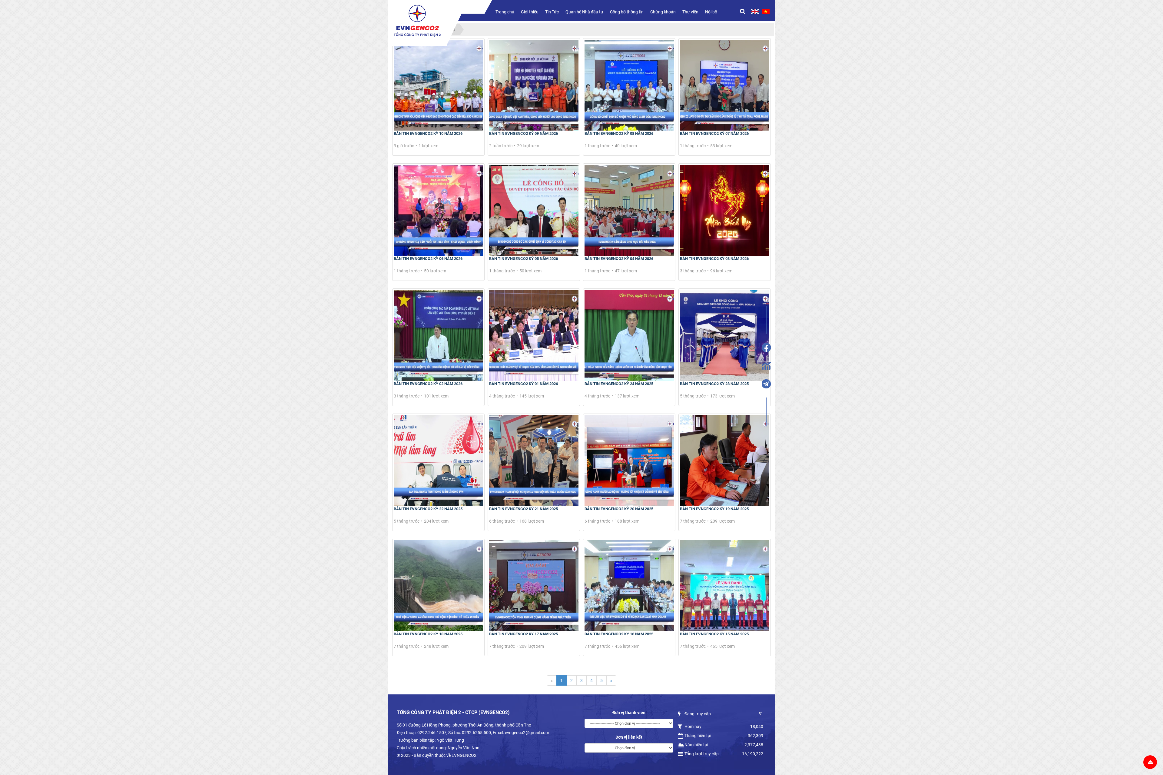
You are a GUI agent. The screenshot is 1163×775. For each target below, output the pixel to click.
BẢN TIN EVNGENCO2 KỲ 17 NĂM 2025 (523, 634)
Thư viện (690, 11)
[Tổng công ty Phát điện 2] (417, 21)
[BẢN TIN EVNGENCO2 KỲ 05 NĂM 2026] (533, 210)
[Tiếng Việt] (766, 11)
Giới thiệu (529, 11)
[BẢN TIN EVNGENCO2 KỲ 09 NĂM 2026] (533, 85)
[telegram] (766, 383)
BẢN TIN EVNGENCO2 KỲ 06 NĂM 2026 (428, 258)
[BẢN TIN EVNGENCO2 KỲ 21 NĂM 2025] (533, 460)
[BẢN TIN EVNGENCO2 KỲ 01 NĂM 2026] (533, 335)
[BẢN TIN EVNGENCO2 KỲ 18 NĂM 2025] (438, 585)
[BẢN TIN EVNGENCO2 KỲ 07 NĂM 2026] (724, 85)
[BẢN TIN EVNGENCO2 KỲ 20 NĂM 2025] (629, 460)
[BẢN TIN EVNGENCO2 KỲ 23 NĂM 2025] (724, 335)
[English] (755, 11)
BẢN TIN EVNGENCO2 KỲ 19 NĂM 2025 (714, 509)
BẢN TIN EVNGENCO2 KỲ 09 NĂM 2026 (523, 133)
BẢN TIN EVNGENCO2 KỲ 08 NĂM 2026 (619, 133)
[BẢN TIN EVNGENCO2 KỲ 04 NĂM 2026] (629, 210)
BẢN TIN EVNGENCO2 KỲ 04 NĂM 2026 (619, 258)
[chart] (766, 365)
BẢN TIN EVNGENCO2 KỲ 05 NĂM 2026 (523, 258)
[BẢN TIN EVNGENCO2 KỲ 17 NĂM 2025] (533, 585)
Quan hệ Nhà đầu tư (584, 11)
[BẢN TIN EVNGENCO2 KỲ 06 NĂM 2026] (438, 210)
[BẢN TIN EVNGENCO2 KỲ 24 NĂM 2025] (629, 335)
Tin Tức (552, 11)
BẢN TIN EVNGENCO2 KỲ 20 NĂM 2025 (619, 509)
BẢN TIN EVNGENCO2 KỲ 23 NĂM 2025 (714, 383)
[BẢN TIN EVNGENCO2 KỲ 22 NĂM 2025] (438, 460)
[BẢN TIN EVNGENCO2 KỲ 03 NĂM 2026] (724, 210)
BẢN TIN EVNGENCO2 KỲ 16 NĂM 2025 (619, 634)
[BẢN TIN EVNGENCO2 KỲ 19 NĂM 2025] (724, 460)
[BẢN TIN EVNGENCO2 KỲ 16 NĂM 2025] (629, 585)
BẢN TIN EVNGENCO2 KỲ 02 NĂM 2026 (428, 383)
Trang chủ (504, 11)
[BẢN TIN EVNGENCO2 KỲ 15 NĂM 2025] (724, 585)
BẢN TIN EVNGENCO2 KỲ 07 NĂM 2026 (714, 133)
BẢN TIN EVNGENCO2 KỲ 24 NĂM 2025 (619, 383)
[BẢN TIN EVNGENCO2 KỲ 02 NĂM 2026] (438, 335)
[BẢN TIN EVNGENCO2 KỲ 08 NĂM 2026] (629, 85)
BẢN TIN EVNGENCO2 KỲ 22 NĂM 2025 (428, 509)
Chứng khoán (663, 11)
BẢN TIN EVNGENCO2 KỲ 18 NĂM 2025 (428, 634)
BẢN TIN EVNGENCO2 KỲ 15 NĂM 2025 (714, 634)
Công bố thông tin (627, 11)
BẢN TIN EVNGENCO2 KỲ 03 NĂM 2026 (714, 258)
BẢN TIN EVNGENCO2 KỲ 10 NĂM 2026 (428, 133)
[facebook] (766, 347)
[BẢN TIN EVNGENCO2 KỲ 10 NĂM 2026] (438, 85)
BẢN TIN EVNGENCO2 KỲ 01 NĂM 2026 (523, 383)
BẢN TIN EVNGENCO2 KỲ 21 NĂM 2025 (523, 509)
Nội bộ (711, 11)
